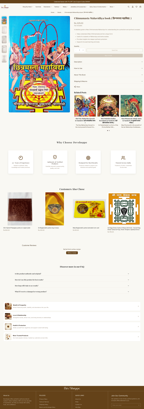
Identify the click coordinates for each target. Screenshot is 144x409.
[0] (140, 7)
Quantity (76, 46)
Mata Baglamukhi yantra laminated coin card (86, 228)
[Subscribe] (139, 405)
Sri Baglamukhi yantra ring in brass (48, 228)
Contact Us (78, 404)
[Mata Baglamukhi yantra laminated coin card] (89, 208)
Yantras (56, 7)
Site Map (77, 407)
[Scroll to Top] (141, 400)
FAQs (76, 402)
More (111, 7)
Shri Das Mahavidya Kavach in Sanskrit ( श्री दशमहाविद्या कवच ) (85, 121)
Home (52, 12)
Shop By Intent (27, 7)
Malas (65, 7)
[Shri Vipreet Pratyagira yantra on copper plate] (19, 208)
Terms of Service (44, 402)
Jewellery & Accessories (78, 7)
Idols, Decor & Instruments (98, 7)
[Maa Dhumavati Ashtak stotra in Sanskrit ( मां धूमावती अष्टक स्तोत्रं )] (131, 106)
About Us (78, 399)
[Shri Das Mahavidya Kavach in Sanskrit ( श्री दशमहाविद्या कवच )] (85, 106)
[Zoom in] (66, 19)
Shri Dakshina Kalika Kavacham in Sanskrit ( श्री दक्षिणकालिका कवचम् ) (108, 121)
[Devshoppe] (5, 6)
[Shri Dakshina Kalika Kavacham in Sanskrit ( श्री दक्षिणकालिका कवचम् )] (108, 106)
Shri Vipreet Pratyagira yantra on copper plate (16, 228)
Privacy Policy (43, 399)
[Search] (128, 7)
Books (59, 12)
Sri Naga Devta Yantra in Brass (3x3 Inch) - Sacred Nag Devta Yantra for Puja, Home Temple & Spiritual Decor (124, 228)
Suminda (38, 7)
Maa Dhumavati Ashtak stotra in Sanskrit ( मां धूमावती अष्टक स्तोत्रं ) (131, 121)
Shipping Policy (43, 404)
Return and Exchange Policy (47, 407)
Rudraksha (47, 7)
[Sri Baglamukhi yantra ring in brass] (54, 208)
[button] (107, 130)
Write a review (72, 253)
